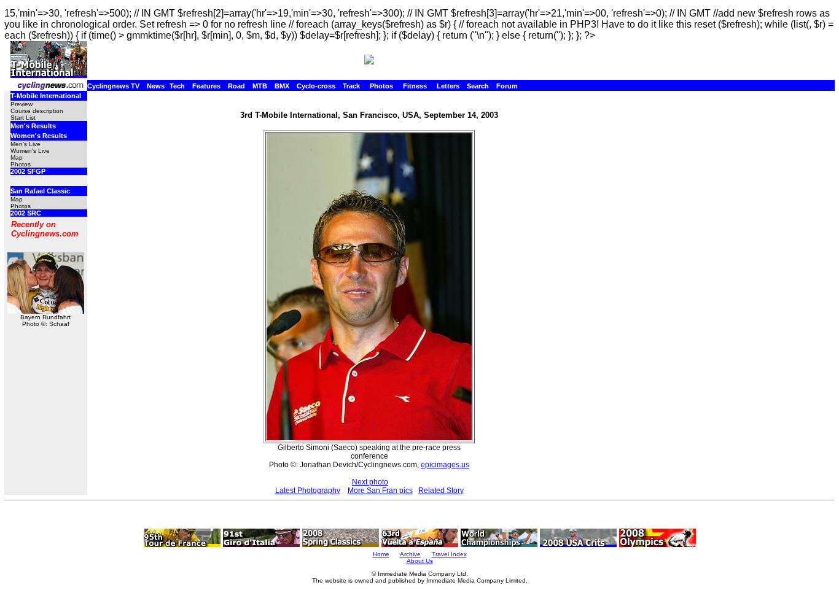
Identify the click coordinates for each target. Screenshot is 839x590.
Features (206, 86)
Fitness (415, 86)
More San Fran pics (380, 490)
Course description (36, 110)
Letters (448, 86)
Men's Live (25, 144)
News (156, 86)
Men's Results (33, 126)
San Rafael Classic (40, 191)
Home (381, 554)
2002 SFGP (27, 171)
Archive (410, 554)
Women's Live (30, 150)
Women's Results (38, 135)
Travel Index (449, 554)
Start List (23, 117)
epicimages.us (445, 464)
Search (478, 86)
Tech (177, 86)
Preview (21, 104)
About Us (420, 560)
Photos (381, 86)
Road (236, 86)
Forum (507, 86)
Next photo (370, 482)
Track (351, 86)
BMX (282, 86)
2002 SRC (25, 213)
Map (16, 157)
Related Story (441, 490)
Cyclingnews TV (113, 86)
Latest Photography (307, 490)
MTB (259, 86)
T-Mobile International (45, 95)
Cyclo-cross (316, 86)
